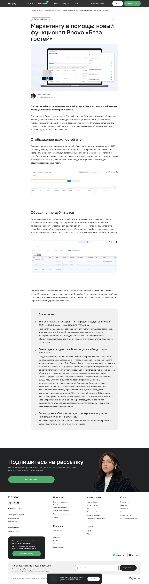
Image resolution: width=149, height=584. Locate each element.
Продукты (29, 3)
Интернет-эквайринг (94, 515)
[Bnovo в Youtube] (18, 503)
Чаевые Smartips (93, 512)
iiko (88, 509)
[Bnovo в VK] (14, 503)
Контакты (123, 512)
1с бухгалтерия (92, 505)
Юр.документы (125, 515)
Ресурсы (65, 3)
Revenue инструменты (61, 514)
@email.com (81, 568)
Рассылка (56, 544)
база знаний (12, 522)
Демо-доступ (132, 3)
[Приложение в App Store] (134, 555)
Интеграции (43, 3)
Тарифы (89, 531)
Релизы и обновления (52, 10)
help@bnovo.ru (13, 518)
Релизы (55, 517)
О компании (124, 502)
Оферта (89, 534)
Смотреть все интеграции (96, 518)
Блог (40, 10)
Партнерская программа (129, 518)
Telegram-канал (58, 547)
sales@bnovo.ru (13, 531)
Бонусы (55, 540)
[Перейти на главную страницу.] (12, 4)
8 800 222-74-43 (14, 509)
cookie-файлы (73, 578)
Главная (33, 10)
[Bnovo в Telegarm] (10, 503)
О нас (76, 3)
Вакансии (123, 505)
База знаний (57, 531)
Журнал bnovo (58, 534)
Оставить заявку (26, 554)
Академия (56, 537)
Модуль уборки (92, 502)
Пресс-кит (124, 509)
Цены (55, 3)
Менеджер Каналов (60, 507)
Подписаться (31, 479)
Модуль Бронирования (61, 511)
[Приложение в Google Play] (118, 555)
